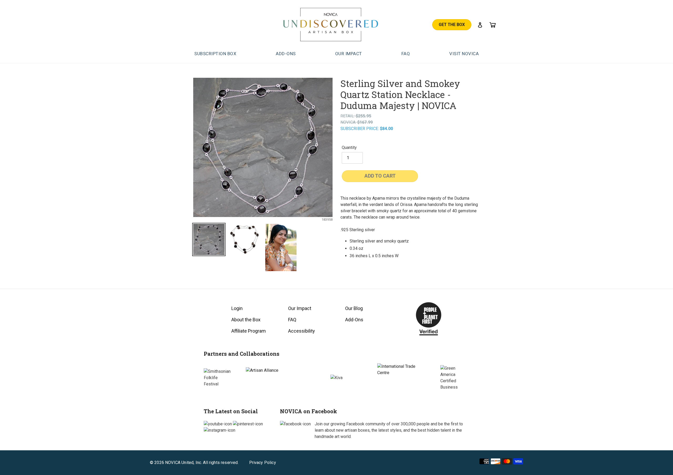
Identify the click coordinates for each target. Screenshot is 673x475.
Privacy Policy (262, 462)
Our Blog (354, 308)
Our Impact (299, 308)
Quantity (349, 147)
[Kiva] (336, 378)
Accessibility (301, 331)
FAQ (292, 319)
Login (237, 308)
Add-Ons (354, 319)
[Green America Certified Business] (454, 377)
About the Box (246, 319)
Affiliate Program (248, 331)
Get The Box (452, 24)
